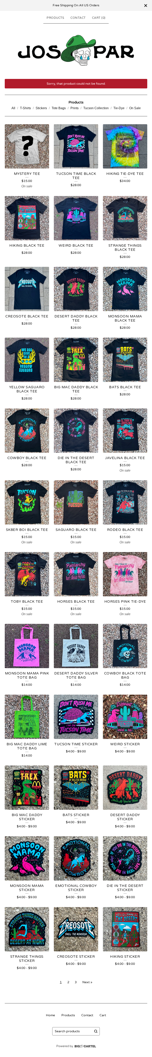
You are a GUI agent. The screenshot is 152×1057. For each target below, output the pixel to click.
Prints (74, 108)
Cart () (98, 18)
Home (50, 1015)
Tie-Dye (118, 108)
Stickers (41, 108)
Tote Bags (59, 108)
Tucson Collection (96, 108)
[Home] (76, 50)
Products (55, 18)
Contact (78, 18)
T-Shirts (25, 108)
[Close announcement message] (145, 5)
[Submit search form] (95, 1031)
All (13, 108)
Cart (103, 1015)
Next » (87, 982)
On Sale (135, 108)
